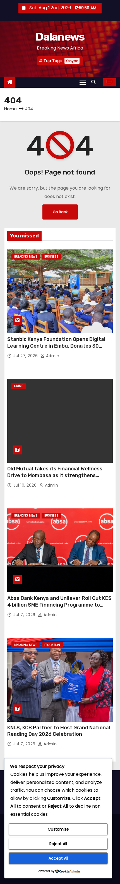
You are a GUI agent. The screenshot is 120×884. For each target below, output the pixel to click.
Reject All (58, 844)
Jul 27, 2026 (26, 356)
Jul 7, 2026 (25, 614)
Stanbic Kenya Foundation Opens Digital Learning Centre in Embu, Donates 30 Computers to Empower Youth (56, 346)
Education (52, 645)
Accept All (58, 858)
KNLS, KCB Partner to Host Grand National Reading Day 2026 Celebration (58, 731)
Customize (58, 829)
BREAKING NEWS (25, 256)
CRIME (18, 386)
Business (51, 256)
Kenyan (72, 60)
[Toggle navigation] (82, 82)
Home (10, 109)
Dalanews (59, 36)
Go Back (60, 211)
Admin (52, 356)
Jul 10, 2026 (25, 485)
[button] (94, 82)
